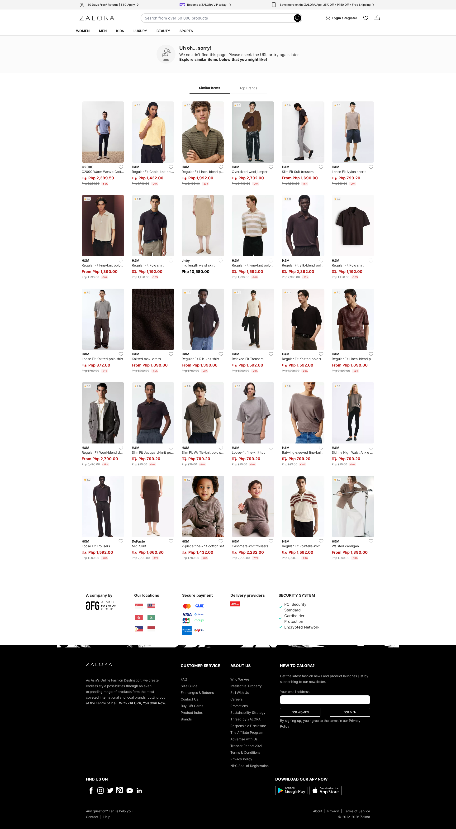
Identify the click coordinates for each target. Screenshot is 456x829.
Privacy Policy (241, 759)
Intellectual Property (246, 686)
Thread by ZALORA (245, 719)
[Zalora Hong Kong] (139, 617)
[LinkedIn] (139, 790)
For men (349, 712)
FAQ (184, 679)
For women (300, 712)
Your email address (294, 691)
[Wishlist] (366, 18)
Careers (236, 699)
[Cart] (377, 18)
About (317, 811)
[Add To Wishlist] (121, 167)
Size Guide (189, 686)
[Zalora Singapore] (139, 606)
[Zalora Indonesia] (151, 629)
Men (103, 31)
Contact (92, 817)
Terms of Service (357, 811)
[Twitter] (110, 790)
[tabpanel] (228, 331)
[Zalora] (97, 18)
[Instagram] (100, 790)
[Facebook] (91, 790)
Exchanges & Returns (197, 692)
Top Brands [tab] (248, 88)
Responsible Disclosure (248, 726)
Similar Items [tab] (209, 88)
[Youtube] (129, 790)
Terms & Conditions (245, 752)
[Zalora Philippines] (139, 629)
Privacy (333, 811)
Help (106, 817)
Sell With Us (239, 692)
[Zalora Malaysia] (151, 606)
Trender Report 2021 (246, 745)
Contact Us (189, 699)
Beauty (163, 31)
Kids (120, 31)
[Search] (297, 18)
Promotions (239, 706)
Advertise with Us (243, 739)
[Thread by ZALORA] (120, 790)
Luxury (140, 31)
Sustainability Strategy (248, 712)
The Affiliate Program (246, 732)
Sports (186, 31)
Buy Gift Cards (192, 706)
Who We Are (239, 679)
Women (83, 31)
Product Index (192, 712)
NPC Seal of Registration (249, 765)
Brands (186, 719)
